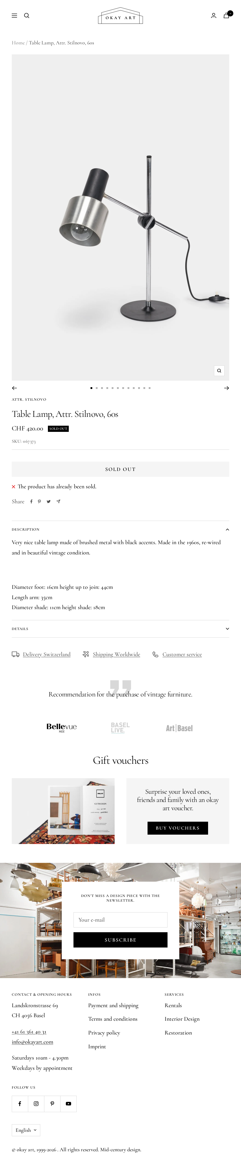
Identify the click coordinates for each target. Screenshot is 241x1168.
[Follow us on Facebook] (20, 1104)
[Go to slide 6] (118, 388)
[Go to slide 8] (128, 388)
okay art (25, 1149)
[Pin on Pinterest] (39, 501)
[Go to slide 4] (107, 388)
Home (18, 42)
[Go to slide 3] (102, 388)
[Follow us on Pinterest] (52, 1104)
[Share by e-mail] (58, 501)
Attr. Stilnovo (29, 399)
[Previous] (14, 388)
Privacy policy (104, 1032)
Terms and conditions (113, 1018)
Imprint (97, 1046)
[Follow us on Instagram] (36, 1104)
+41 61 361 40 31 (29, 1031)
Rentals (173, 1005)
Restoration (178, 1032)
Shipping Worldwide (116, 654)
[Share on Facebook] (31, 501)
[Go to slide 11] (144, 388)
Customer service (182, 654)
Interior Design (182, 1018)
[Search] (26, 15)
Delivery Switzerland (47, 654)
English (23, 1130)
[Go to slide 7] (123, 388)
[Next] (226, 388)
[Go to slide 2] (97, 388)
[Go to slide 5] (112, 388)
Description (26, 529)
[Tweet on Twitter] (48, 501)
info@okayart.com (32, 1041)
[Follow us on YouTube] (68, 1104)
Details (20, 628)
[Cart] (226, 15)
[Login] (213, 15)
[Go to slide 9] (134, 388)
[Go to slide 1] (91, 388)
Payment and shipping (113, 1005)
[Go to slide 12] (149, 388)
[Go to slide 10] (139, 388)
